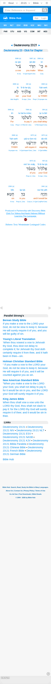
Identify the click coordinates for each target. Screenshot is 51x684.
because (43, 327)
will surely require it (17, 330)
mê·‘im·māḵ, (29, 164)
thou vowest (17, 342)
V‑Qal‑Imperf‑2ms (29, 74)
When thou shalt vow (14, 402)
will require (13, 371)
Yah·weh (43, 87)
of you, (33, 330)
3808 (14, 84)
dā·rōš (44, 138)
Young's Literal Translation (19, 339)
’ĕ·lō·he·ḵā (42, 164)
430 (27, 84)
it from (25, 352)
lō (18, 87)
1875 (43, 135)
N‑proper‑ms (13, 150)
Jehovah (25, 349)
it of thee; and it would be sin (27, 412)
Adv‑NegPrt (14, 99)
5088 (17, 58)
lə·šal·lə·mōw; (24, 113)
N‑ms (19, 74)
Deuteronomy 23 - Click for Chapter (23, 50)
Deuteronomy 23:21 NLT (30, 430)
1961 (43, 186)
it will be (39, 371)
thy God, (15, 405)
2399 (10, 186)
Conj (41, 74)
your (43, 364)
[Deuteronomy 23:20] (3, 314)
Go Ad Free (5, 678)
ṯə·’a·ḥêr (43, 113)
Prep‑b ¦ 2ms (20, 201)
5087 (31, 58)
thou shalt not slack (32, 405)
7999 (27, 109)
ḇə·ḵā (22, 190)
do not (12, 327)
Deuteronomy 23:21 (14, 427)
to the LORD (31, 323)
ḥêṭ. (12, 190)
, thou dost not (20, 346)
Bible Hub (8, 459)
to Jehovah (38, 342)
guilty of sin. (17, 333)
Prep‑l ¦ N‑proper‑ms (40, 99)
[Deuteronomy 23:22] (47, 314)
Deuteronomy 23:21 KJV (17, 440)
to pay (40, 387)
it (20, 371)
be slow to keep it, (27, 327)
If (3, 323)
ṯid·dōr (32, 62)
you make (10, 323)
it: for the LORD (16, 409)
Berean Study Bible (14, 320)
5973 (31, 161)
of (23, 371)
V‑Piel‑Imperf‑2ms (41, 125)
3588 (39, 58)
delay (31, 346)
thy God (7, 346)
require (30, 393)
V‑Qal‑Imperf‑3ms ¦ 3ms (28, 150)
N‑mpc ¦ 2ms (26, 99)
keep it (33, 368)
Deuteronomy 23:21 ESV (17, 433)
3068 (43, 84)
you (27, 371)
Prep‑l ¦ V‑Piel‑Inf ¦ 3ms (23, 125)
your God (8, 393)
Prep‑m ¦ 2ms (30, 176)
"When (6, 383)
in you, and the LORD (35, 390)
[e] (42, 58)
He (4, 330)
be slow (21, 368)
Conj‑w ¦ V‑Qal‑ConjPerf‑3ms (37, 201)
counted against (12, 375)
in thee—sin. (15, 356)
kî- (42, 62)
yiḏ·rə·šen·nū (30, 138)
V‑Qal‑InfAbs (42, 150)
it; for (16, 349)
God (5, 368)
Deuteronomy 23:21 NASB (18, 437)
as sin (29, 375)
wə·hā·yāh (42, 190)
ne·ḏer (18, 62)
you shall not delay (25, 387)
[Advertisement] (25, 286)
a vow (20, 323)
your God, (8, 387)
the (34, 364)
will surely (19, 393)
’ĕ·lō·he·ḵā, (26, 87)
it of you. (39, 393)
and (32, 371)
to (27, 364)
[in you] (23, 186)
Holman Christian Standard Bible (23, 361)
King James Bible (13, 399)
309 (43, 109)
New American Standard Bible (21, 380)
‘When (6, 342)
